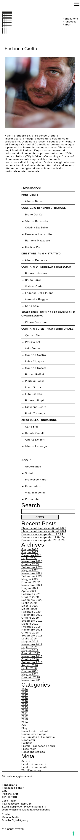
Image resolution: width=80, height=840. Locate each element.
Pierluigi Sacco (35, 380)
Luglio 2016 (29, 668)
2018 (24, 698)
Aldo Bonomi (33, 348)
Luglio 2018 (29, 638)
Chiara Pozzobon (36, 322)
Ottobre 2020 (30, 596)
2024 (24, 722)
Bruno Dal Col (34, 214)
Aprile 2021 (28, 590)
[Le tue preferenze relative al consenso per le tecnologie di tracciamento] (73, 833)
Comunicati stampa (34, 733)
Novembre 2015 (31, 680)
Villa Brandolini (35, 492)
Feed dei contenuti (33, 764)
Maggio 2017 (30, 650)
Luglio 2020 (29, 602)
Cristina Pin (32, 247)
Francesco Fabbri (36, 479)
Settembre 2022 (31, 576)
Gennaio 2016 (30, 677)
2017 (24, 692)
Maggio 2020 (30, 605)
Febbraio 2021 (31, 593)
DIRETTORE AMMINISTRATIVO (41, 253)
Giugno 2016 (29, 671)
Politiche (27, 742)
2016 (24, 689)
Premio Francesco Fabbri (38, 745)
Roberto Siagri (34, 400)
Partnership (32, 499)
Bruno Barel (33, 279)
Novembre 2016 (31, 656)
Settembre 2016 (31, 662)
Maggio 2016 (30, 674)
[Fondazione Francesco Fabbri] (7, 32)
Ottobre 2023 (30, 564)
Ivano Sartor (33, 387)
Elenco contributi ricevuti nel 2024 (43, 531)
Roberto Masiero (36, 273)
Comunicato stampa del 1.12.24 (42, 534)
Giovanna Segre (35, 406)
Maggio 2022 (30, 579)
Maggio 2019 (30, 623)
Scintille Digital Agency (15, 820)
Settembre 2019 (31, 620)
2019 (24, 704)
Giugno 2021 (29, 587)
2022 (24, 716)
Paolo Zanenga (35, 413)
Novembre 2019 (31, 614)
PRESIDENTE (30, 194)
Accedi (25, 761)
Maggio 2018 (30, 641)
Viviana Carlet (34, 286)
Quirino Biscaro (35, 335)
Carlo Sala (32, 305)
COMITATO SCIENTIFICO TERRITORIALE (47, 328)
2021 (24, 713)
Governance (33, 466)
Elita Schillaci (34, 393)
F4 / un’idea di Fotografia (38, 736)
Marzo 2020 (29, 608)
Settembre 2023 (31, 567)
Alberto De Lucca (36, 260)
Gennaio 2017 (30, 653)
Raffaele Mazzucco (37, 240)
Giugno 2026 (29, 549)
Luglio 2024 (29, 558)
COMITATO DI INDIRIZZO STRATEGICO (46, 266)
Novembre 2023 (31, 561)
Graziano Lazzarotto (38, 234)
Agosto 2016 (29, 665)
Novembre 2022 (31, 573)
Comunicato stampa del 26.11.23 (43, 540)
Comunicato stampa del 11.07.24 (43, 537)
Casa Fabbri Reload (34, 730)
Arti (23, 725)
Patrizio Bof (32, 341)
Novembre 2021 (31, 585)
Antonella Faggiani (37, 299)
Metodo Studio (10, 817)
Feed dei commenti (34, 767)
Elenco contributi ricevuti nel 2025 (43, 528)
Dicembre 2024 (31, 555)
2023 (24, 719)
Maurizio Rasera (36, 367)
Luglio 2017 (29, 647)
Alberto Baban (34, 201)
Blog (24, 728)
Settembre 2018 (31, 635)
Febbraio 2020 (31, 611)
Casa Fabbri (33, 486)
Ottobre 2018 (30, 632)
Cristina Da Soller (36, 227)
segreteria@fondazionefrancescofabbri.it (26, 809)
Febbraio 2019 (31, 626)
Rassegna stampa (33, 751)
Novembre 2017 (31, 644)
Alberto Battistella (36, 221)
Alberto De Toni (35, 439)
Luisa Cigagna (34, 361)
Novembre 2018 (31, 629)
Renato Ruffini (34, 374)
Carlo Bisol (32, 426)
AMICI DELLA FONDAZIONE (39, 420)
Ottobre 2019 (30, 617)
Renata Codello (35, 433)
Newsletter (28, 739)
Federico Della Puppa (39, 292)
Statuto (30, 473)
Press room (28, 748)
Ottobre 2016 (30, 659)
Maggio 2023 (30, 570)
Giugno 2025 (29, 552)
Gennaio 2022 (30, 582)
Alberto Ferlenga (36, 446)
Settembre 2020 (31, 599)
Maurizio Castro (35, 354)
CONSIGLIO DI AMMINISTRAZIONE (43, 208)
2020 (24, 710)
